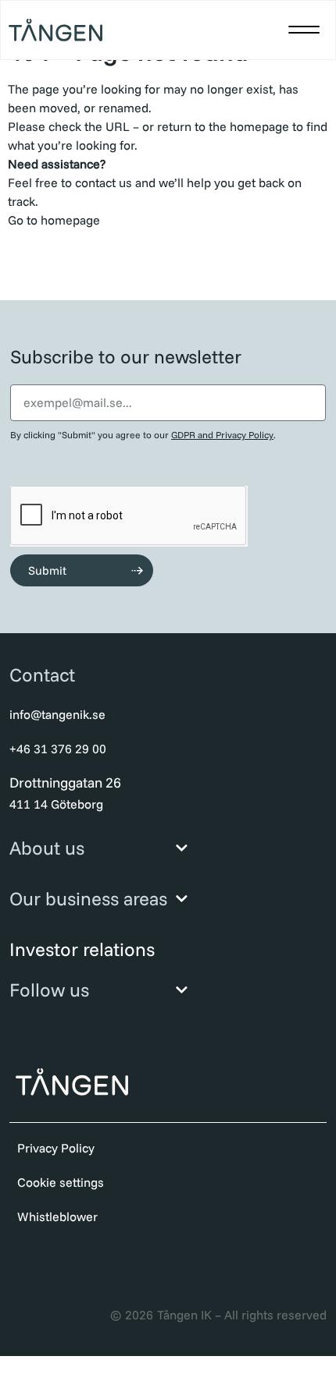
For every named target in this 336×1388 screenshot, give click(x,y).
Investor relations (82, 949)
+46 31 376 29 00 (57, 748)
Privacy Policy (56, 1148)
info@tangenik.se (57, 714)
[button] (304, 30)
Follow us (49, 989)
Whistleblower (57, 1216)
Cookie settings (60, 1182)
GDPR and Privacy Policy (222, 435)
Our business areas (88, 898)
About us (46, 847)
